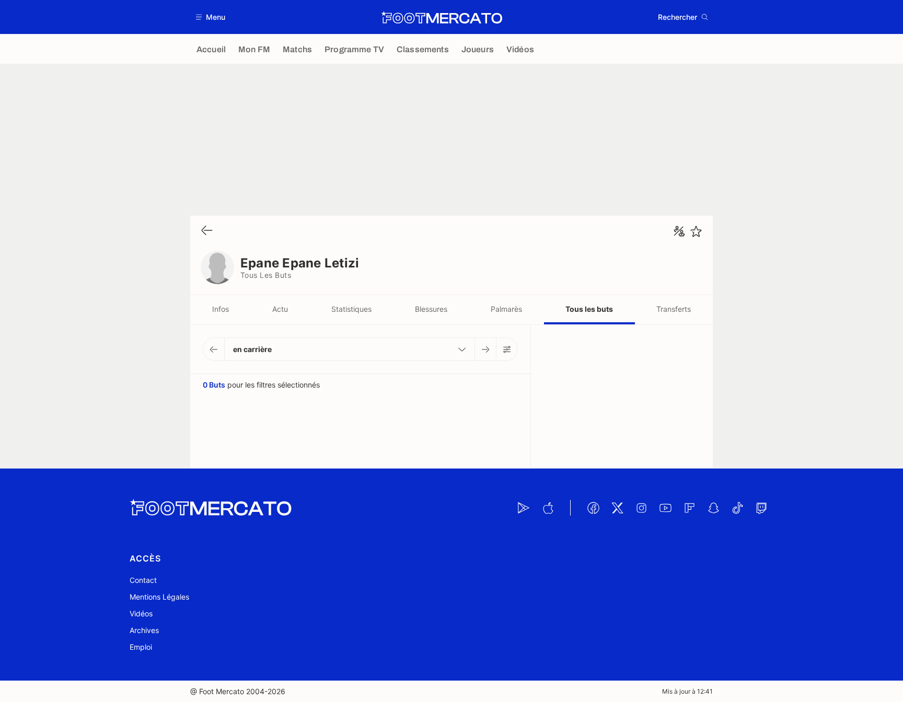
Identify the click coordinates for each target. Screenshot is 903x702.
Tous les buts (589, 309)
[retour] (207, 231)
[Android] (523, 508)
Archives (144, 630)
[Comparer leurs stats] (679, 231)
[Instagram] (641, 508)
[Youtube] (665, 508)
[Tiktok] (737, 508)
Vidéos (141, 613)
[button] (210, 17)
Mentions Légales (159, 596)
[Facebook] (593, 508)
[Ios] (547, 508)
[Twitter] (617, 508)
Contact (143, 580)
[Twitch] (761, 508)
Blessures (431, 309)
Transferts (673, 309)
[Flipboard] (689, 508)
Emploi (141, 646)
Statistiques (351, 309)
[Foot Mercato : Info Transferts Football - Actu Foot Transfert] (441, 17)
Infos (220, 309)
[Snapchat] (713, 508)
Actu (280, 309)
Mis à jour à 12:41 (687, 691)
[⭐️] (696, 231)
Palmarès (506, 309)
